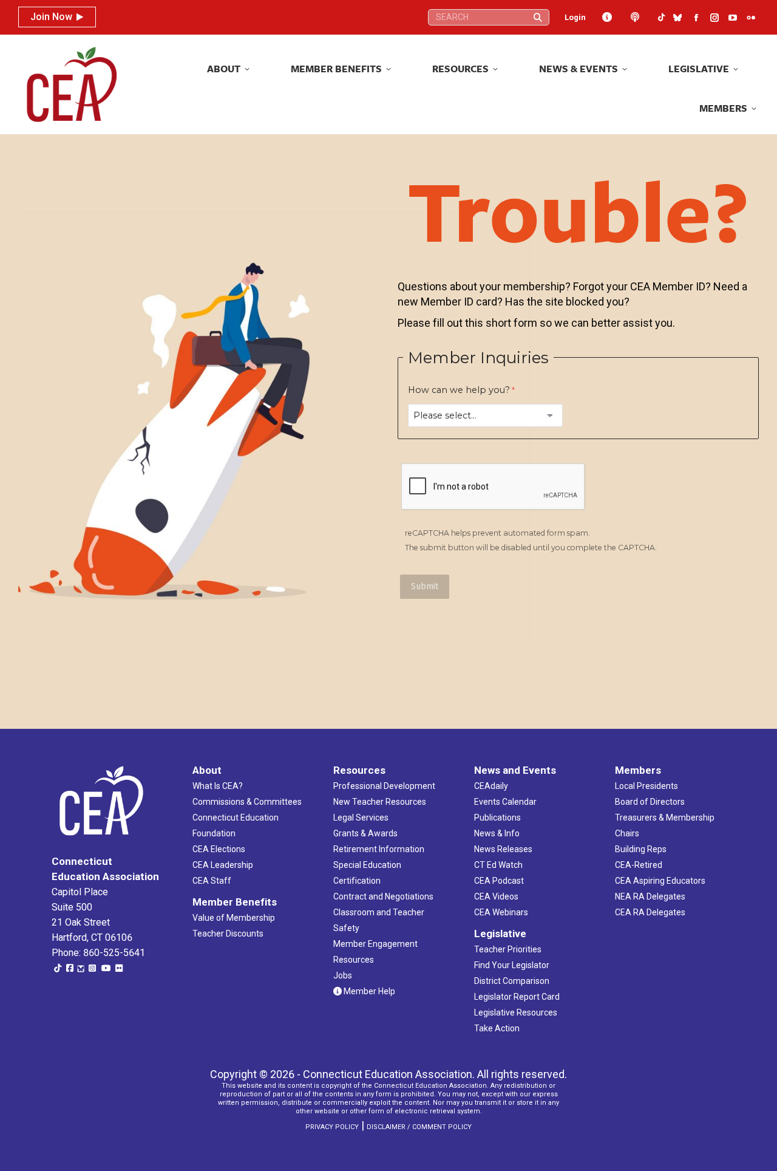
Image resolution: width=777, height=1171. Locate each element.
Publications (497, 817)
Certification (357, 881)
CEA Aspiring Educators (660, 881)
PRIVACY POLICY (332, 1127)
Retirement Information (378, 849)
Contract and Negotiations (383, 896)
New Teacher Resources (379, 802)
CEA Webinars (501, 912)
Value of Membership (233, 918)
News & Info (497, 833)
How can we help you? (459, 389)
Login (575, 17)
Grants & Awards (365, 833)
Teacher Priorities (507, 949)
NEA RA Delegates (650, 896)
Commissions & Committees (247, 802)
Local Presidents (646, 786)
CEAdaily (491, 786)
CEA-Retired (638, 865)
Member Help (368, 991)
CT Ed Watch (498, 865)
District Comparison (511, 981)
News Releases (503, 849)
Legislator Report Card (517, 997)
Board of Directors (650, 802)
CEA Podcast (499, 881)
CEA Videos (496, 896)
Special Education (367, 865)
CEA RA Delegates (650, 912)
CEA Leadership (222, 865)
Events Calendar (505, 802)
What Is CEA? (217, 786)
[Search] (538, 17)
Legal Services (360, 817)
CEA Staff (211, 881)
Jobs (342, 975)
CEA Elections (218, 849)
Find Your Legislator (511, 965)
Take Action (497, 1028)
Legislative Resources (515, 1012)
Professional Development (384, 786)
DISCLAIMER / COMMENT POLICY (419, 1127)
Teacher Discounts (227, 933)
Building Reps (641, 849)
